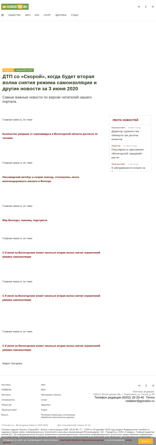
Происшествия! (118, 128)
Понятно (145, 441)
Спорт (47, 15)
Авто (27, 15)
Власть (5, 415)
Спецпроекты (8, 399)
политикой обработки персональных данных (82, 440)
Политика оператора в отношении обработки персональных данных (58, 416)
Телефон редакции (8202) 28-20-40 (119, 397)
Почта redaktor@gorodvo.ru (140, 399)
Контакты (6, 384)
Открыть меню (2, 15)
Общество (14, 15)
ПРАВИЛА (6, 389)
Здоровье (61, 15)
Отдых (74, 15)
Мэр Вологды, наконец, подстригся (24, 220)
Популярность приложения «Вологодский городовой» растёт (128, 153)
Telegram (152, 6)
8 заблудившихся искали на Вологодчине (128, 169)
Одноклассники (145, 6)
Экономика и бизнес (51, 394)
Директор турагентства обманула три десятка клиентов (125, 135)
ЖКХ (37, 15)
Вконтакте (138, 6)
